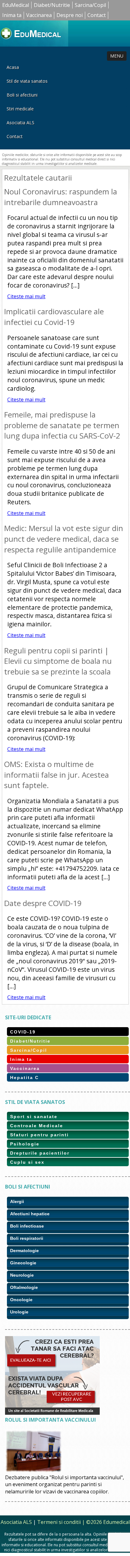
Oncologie (21, 1299)
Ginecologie (23, 1262)
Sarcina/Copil (90, 5)
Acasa (13, 67)
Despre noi (69, 15)
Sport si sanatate (33, 1116)
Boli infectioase (27, 1226)
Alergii (17, 1201)
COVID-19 (23, 1031)
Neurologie (22, 1275)
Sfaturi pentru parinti (39, 1134)
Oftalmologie (24, 1287)
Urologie (19, 1311)
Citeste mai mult (26, 296)
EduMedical (15, 5)
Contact (96, 15)
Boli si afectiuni (22, 95)
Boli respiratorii (26, 1238)
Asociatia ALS (20, 123)
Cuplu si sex (27, 1162)
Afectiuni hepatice (30, 1213)
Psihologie (24, 1143)
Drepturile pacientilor (39, 1153)
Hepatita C (24, 1077)
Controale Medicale (36, 1125)
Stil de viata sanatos (27, 81)
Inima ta (11, 15)
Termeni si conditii (59, 1522)
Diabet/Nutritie (52, 5)
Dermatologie (24, 1250)
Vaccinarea (39, 15)
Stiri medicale (20, 109)
